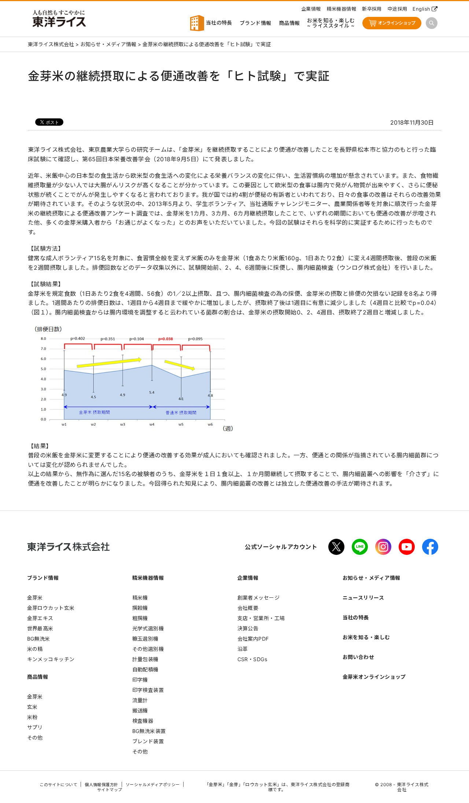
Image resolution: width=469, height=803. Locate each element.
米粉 (32, 717)
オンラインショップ (397, 23)
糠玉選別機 (145, 639)
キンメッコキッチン (51, 659)
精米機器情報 (342, 9)
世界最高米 (40, 628)
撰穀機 (140, 608)
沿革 (242, 649)
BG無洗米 (38, 639)
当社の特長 (218, 22)
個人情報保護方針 (101, 784)
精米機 (140, 597)
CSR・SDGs (252, 659)
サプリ (35, 727)
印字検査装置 (148, 690)
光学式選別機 (148, 628)
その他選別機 (148, 649)
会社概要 (248, 608)
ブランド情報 (256, 23)
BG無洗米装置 (149, 731)
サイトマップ (109, 789)
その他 (35, 737)
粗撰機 (140, 618)
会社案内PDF (253, 639)
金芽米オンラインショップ (374, 677)
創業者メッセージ (258, 597)
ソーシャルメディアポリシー (153, 784)
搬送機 (140, 710)
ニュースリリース (363, 597)
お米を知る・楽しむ (366, 637)
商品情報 (289, 23)
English (421, 9)
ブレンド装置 (148, 741)
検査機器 (143, 721)
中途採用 (397, 9)
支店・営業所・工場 (261, 618)
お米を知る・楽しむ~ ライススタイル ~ (331, 23)
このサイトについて (58, 784)
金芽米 (35, 597)
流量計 (140, 700)
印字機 (140, 680)
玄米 (32, 707)
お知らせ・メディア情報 (371, 578)
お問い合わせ (358, 657)
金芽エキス (40, 618)
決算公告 (248, 628)
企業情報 (311, 9)
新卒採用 (372, 9)
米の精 (35, 649)
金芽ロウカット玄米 (51, 608)
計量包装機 (145, 659)
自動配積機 (145, 669)
